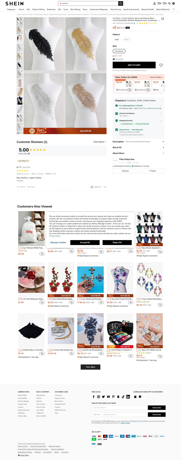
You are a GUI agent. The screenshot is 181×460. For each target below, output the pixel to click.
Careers (20, 407)
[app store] (135, 398)
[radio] (117, 39)
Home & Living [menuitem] (115, 9)
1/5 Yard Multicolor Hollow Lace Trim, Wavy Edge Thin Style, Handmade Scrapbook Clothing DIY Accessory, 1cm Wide (32, 299)
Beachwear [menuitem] (51, 9)
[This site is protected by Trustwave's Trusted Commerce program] (93, 444)
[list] (111, 397)
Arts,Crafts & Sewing (41, 14)
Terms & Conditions (57, 449)
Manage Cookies (54, 446)
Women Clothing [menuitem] (38, 9)
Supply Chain (22, 404)
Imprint (56, 452)
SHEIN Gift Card (60, 410)
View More (90, 367)
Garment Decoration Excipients (78, 14)
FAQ (56, 413)
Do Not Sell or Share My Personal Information (33, 449)
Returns (39, 398)
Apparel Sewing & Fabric (57, 14)
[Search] (120, 3)
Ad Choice (64, 452)
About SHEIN (22, 395)
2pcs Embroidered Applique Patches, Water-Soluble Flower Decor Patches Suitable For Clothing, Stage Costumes (61, 299)
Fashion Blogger (23, 401)
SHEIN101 (21, 413)
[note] (88, 256)
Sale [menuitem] (28, 9)
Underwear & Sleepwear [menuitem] (99, 9)
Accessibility (47, 452)
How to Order (40, 404)
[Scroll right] (174, 9)
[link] (159, 3)
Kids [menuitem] (59, 9)
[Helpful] (91, 186)
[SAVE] (161, 65)
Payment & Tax (60, 398)
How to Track (40, 407)
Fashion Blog (22, 416)
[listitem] (124, 86)
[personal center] (154, 3)
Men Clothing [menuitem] (75, 9)
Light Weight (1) (23, 161)
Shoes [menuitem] (85, 9)
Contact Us (58, 395)
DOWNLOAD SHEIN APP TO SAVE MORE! (148, 392)
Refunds (39, 401)
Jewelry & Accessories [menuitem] (131, 9)
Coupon (57, 407)
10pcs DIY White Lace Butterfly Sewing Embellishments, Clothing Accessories (150, 350)
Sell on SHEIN (41, 416)
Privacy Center (23, 446)
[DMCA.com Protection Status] (99, 444)
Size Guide (40, 410)
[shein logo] (14, 3)
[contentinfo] (129, 438)
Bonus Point (59, 401)
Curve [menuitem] (66, 9)
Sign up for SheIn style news (104, 403)
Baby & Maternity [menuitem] (162, 9)
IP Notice (38, 452)
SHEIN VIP (40, 413)
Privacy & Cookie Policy (140, 421)
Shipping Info (40, 395)
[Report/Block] (105, 186)
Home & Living (27, 14)
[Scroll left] (171, 9)
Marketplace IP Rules (25, 452)
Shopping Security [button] (126, 120)
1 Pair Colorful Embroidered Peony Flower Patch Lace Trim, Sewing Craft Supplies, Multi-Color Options (150, 299)
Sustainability (22, 398)
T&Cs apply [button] (123, 116)
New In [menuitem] (21, 9)
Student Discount (23, 410)
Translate (20, 181)
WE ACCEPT (96, 432)
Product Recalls (60, 404)
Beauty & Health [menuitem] (148, 9)
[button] (169, 3)
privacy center (125, 423)
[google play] (140, 398)
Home (19, 14)
